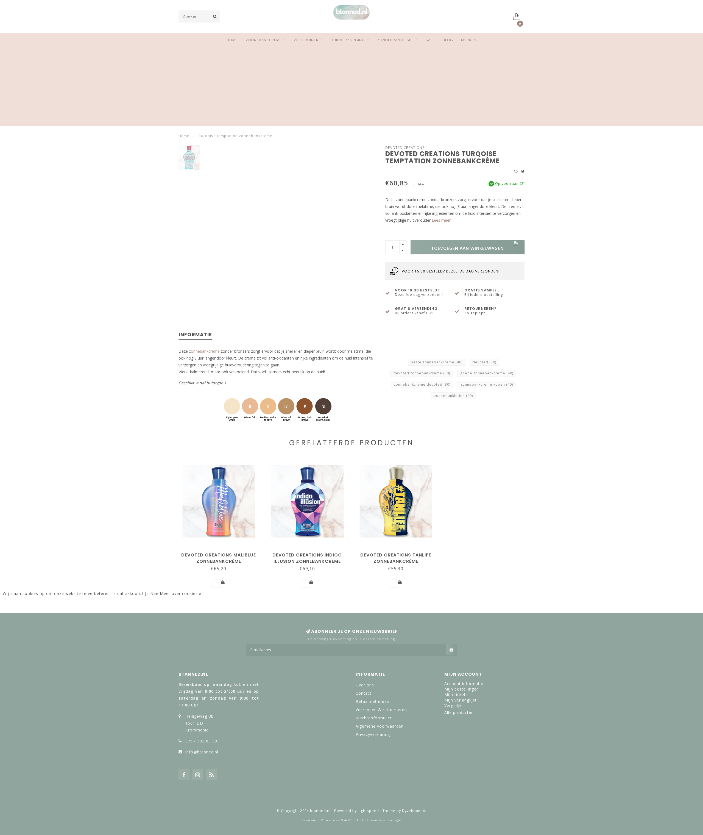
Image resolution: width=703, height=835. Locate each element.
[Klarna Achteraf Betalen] (351, 798)
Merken (468, 39)
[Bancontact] (369, 798)
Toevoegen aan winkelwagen (467, 248)
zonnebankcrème (204, 351)
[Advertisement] (351, 87)
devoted (484, 362)
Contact (364, 693)
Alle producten (459, 712)
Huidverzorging (348, 39)
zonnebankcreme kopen (487, 384)
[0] (519, 16)
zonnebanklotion (453, 395)
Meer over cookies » (180, 593)
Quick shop (221, 553)
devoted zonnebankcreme (422, 373)
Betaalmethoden (372, 701)
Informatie (195, 334)
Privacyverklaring (373, 734)
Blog (448, 39)
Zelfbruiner (306, 39)
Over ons (365, 685)
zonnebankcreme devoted (422, 384)
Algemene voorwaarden (380, 726)
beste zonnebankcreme (436, 362)
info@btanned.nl (201, 752)
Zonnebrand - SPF (395, 39)
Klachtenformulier (374, 717)
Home (232, 39)
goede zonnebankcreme (486, 373)
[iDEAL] (334, 798)
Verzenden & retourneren (381, 709)
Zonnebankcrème (264, 39)
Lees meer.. (442, 220)
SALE (430, 39)
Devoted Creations (405, 147)
